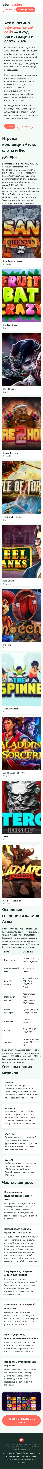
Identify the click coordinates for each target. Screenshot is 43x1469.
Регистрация (25, 126)
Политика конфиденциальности (21, 1459)
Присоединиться (25, 10)
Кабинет (8, 10)
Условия (21, 1462)
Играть (10, 126)
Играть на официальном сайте (21, 1420)
